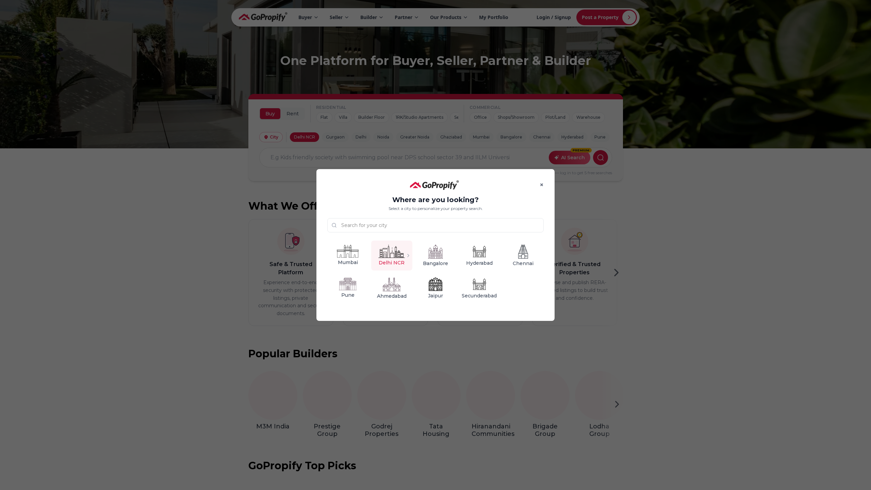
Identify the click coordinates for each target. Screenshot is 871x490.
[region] (435, 245)
